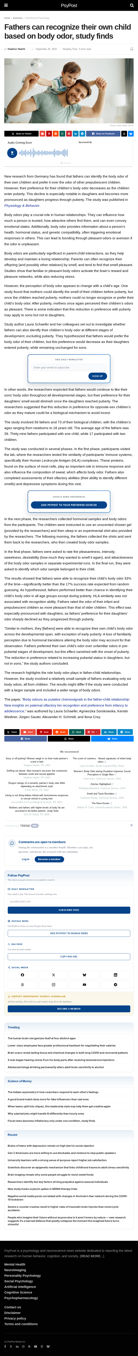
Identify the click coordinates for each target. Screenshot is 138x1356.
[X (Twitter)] (53, 975)
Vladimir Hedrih (16, 49)
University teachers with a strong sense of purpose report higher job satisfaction (57, 1160)
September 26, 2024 (46, 49)
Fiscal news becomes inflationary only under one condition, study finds (51, 1120)
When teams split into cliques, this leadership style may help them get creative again (59, 1106)
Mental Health (14, 1264)
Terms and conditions (21, 1324)
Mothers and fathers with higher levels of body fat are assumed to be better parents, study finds (37, 809)
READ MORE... (92, 1256)
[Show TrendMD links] (131, 825)
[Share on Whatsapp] (62, 134)
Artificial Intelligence (20, 1287)
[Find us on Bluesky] (48, 1347)
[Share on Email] (42, 134)
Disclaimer (12, 1313)
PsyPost (69, 5)
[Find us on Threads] (42, 1347)
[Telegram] (115, 985)
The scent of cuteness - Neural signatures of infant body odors (102, 760)
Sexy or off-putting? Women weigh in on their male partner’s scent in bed (37, 760)
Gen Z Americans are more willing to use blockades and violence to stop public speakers (62, 1152)
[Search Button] (132, 5)
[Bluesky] (84, 975)
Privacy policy (15, 1318)
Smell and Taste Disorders (100, 793)
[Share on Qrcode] (49, 134)
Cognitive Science (18, 1292)
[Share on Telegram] (82, 134)
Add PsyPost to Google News (69, 933)
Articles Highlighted (101, 784)
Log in (25, 859)
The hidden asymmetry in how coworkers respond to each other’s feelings (53, 1092)
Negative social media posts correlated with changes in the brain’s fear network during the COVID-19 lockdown (68, 1198)
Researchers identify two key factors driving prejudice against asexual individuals (58, 1181)
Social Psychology (18, 1281)
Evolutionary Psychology (37, 18)
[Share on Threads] (124, 134)
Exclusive (17, 18)
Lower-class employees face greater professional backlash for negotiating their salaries (62, 1045)
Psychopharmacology (21, 1298)
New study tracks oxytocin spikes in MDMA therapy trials (42, 1188)
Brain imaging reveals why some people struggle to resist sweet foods (51, 1174)
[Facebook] (22, 975)
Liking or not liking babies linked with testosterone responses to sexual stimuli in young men (36, 797)
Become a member (49, 859)
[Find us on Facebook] (5, 1347)
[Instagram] (53, 985)
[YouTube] (84, 985)
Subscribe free (69, 910)
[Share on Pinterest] (69, 134)
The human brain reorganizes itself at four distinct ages (42, 1038)
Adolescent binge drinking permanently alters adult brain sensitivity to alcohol (56, 1067)
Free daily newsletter (69, 359)
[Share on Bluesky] (131, 134)
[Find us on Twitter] (11, 1347)
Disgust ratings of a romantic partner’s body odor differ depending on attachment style (36, 785)
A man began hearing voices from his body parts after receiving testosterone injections (61, 1059)
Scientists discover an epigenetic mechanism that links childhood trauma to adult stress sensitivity (68, 1167)
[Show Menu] (6, 5)
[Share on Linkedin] (76, 134)
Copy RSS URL (69, 956)
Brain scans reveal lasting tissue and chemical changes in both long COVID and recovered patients (68, 1052)
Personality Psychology (22, 1275)
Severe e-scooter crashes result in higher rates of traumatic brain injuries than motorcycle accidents (63, 1208)
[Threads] (22, 985)
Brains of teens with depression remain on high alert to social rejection (51, 1145)
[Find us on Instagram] (23, 1347)
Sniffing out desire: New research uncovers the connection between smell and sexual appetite (36, 772)
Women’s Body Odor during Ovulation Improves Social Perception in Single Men (102, 773)
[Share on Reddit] (56, 134)
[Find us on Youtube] (35, 1347)
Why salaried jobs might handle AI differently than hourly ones (46, 1113)
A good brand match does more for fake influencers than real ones (48, 1099)
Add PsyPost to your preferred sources (69, 505)
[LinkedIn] (115, 975)
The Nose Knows (100, 803)
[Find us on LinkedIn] (17, 1347)
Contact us (12, 1307)
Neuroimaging (15, 1270)
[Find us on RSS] (29, 1347)
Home (7, 18)
